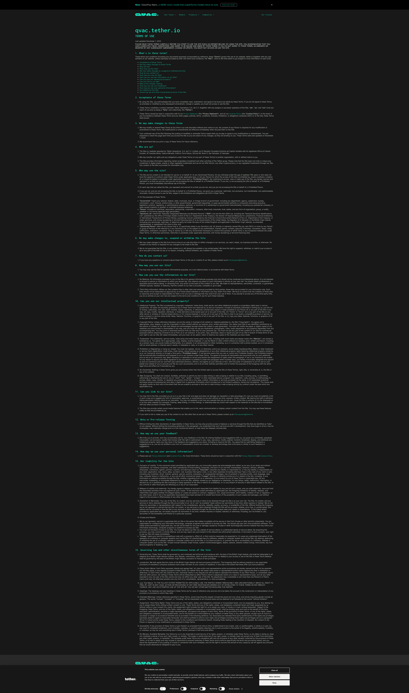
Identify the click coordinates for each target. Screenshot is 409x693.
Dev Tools (169, 15)
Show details (234, 689)
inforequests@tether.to (237, 260)
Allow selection (274, 676)
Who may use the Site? (149, 69)
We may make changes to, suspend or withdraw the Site (162, 71)
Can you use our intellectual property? (155, 79)
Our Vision (267, 15)
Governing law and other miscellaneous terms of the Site (163, 92)
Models (182, 15)
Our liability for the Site (149, 90)
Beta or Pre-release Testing (151, 84)
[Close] (272, 4)
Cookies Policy (235, 114)
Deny (274, 683)
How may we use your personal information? (158, 88)
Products (193, 15)
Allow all (274, 670)
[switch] (184, 688)
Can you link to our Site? (150, 82)
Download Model (228, 5)
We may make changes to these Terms (155, 64)
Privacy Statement (190, 114)
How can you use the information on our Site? (158, 77)
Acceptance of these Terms (151, 62)
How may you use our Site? (151, 75)
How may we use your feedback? (153, 86)
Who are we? (145, 67)
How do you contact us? (149, 73)
